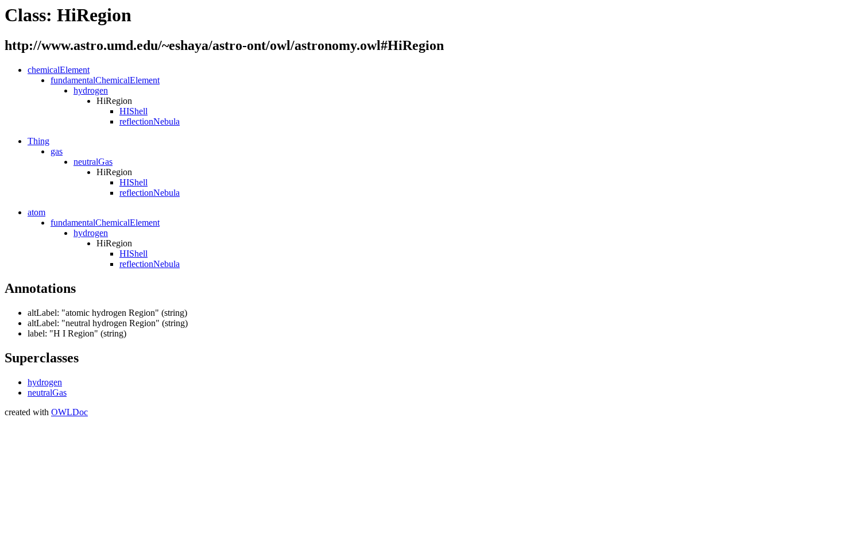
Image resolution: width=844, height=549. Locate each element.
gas (57, 151)
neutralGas (93, 162)
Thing (38, 141)
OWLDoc (69, 412)
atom (36, 212)
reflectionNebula (149, 121)
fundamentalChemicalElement (105, 80)
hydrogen (90, 90)
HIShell (133, 111)
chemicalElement (59, 70)
